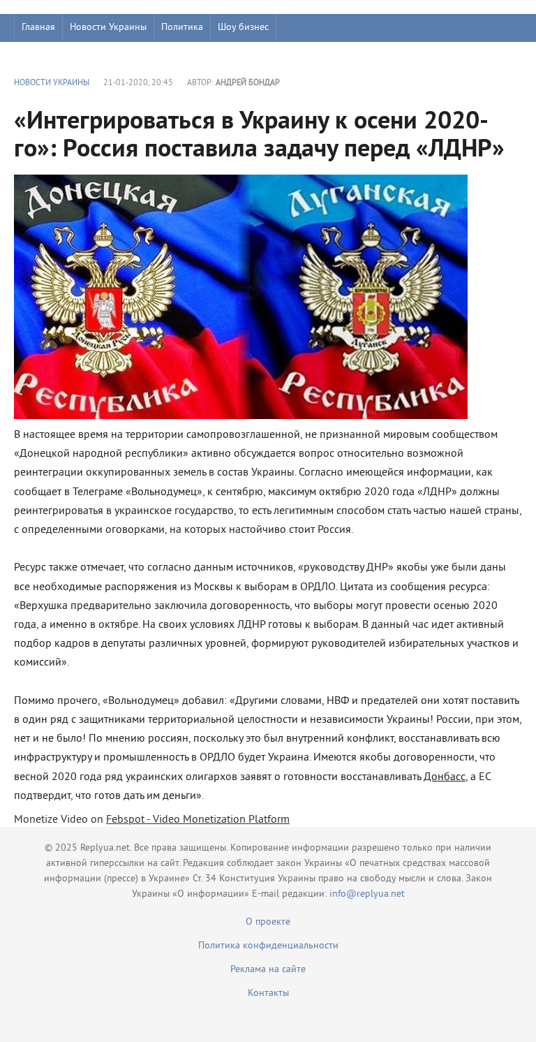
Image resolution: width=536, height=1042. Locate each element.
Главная (38, 28)
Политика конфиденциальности (268, 946)
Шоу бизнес (243, 28)
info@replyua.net (367, 894)
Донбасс (445, 777)
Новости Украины (108, 28)
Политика (182, 28)
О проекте (268, 922)
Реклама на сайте (268, 970)
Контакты (268, 993)
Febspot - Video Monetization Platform (198, 820)
